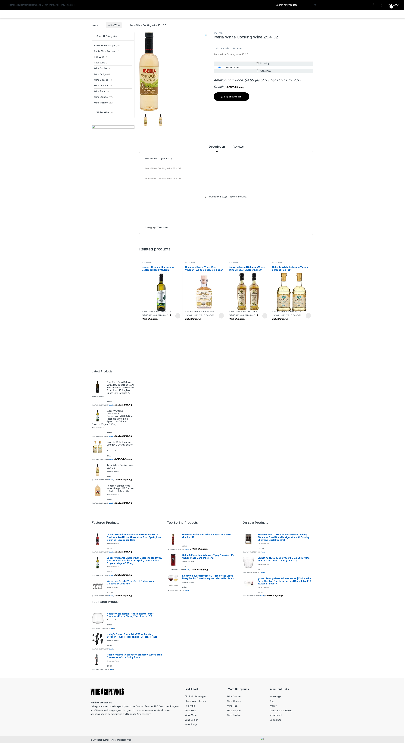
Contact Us (69, 4)
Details (219, 87)
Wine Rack (101, 91)
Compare (237, 48)
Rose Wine (101, 62)
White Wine (114, 25)
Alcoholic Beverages (107, 45)
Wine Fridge (102, 74)
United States (233, 67)
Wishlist (27, 4)
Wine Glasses (103, 79)
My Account (58, 4)
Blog (21, 4)
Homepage (14, 4)
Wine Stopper (103, 97)
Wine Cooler (102, 68)
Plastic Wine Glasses (106, 51)
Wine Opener (103, 85)
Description (217, 146)
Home (95, 25)
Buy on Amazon (233, 96)
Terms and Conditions (41, 4)
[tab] (217, 148)
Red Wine (101, 57)
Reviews (238, 146)
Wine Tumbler (103, 102)
